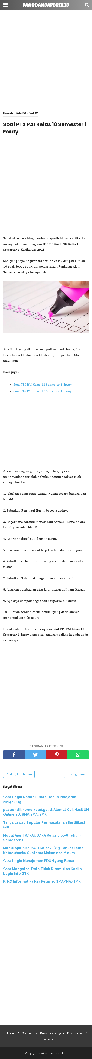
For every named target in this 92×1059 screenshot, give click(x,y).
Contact (28, 1033)
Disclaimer (75, 1033)
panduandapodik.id (46, 5)
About (10, 1033)
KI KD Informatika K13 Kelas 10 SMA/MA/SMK (42, 881)
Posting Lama (76, 774)
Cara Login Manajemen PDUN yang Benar (39, 861)
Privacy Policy (50, 1033)
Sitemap (46, 1039)
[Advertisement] (46, 61)
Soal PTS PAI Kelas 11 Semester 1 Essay (42, 384)
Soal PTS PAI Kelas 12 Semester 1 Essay (42, 391)
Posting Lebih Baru (19, 774)
